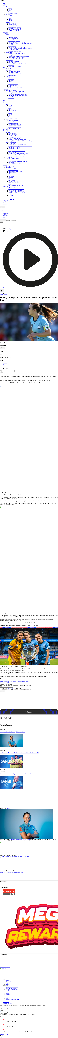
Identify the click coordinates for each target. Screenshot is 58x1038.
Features (14, 374)
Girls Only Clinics (12, 37)
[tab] (29, 717)
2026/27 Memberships (13, 13)
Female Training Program (14, 41)
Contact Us (8, 993)
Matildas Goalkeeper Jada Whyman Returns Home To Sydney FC (19, 753)
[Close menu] (2, 291)
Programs (8, 34)
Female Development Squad (14, 29)
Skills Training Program (13, 38)
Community (5, 33)
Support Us (11, 96)
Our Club (5, 67)
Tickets (10, 11)
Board (9, 86)
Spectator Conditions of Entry (12, 999)
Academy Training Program (14, 27)
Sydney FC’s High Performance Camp (17, 42)
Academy (8, 22)
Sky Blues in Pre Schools (14, 49)
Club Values (11, 77)
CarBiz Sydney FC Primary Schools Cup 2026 (18, 56)
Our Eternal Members (13, 72)
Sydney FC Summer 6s (13, 55)
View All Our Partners (5, 967)
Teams (4, 5)
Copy (2, 372)
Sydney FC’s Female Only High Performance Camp (20, 43)
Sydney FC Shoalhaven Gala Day (16, 58)
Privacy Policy (11, 688)
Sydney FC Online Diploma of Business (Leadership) (20, 48)
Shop (4, 217)
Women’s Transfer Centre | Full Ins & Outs (12, 732)
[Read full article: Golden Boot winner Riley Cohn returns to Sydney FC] (11, 788)
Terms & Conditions (7, 1003)
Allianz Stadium (12, 75)
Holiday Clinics (11, 36)
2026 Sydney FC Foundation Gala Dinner (17, 95)
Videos (4, 4)
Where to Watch (9, 997)
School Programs (12, 46)
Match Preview (22, 374)
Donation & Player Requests (14, 66)
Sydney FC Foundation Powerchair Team (17, 94)
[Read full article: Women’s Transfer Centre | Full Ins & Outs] (11, 746)
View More (9, 808)
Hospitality (5, 32)
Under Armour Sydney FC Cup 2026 (16, 57)
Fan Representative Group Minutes (16, 87)
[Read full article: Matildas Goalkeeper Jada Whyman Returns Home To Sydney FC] (11, 767)
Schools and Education (11, 44)
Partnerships (11, 80)
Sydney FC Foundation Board (15, 93)
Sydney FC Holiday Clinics (12, 987)
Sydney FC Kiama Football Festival (16, 53)
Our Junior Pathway (12, 62)
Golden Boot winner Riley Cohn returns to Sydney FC (16, 774)
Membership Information (14, 71)
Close (2, 221)
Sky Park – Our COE (13, 84)
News (4, 3)
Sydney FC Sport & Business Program (17, 47)
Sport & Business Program (12, 990)
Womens (8, 14)
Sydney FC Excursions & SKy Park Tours (17, 63)
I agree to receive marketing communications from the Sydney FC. (17, 689)
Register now (3, 1034)
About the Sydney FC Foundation (16, 91)
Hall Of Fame (11, 82)
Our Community (9, 60)
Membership (8, 70)
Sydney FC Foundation (11, 90)
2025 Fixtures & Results (13, 30)
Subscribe (3, 691)
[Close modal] (1, 354)
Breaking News (3, 374)
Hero (18, 374)
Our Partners (11, 65)
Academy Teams (12, 24)
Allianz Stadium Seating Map (15, 74)
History (10, 81)
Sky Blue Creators (10, 68)
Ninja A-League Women (5, 682)
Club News (9, 374)
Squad (9, 10)
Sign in (7, 1034)
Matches (10, 8)
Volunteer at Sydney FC (13, 85)
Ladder (10, 9)
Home (1, 294)
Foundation (5, 89)
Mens (7, 6)
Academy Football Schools (14, 28)
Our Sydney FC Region (13, 61)
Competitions (9, 52)
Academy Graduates (13, 25)
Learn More (11, 98)
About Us (8, 76)
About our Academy (13, 23)
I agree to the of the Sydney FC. (13, 688)
